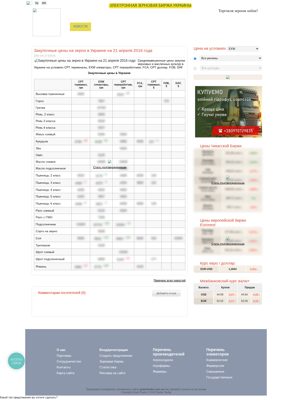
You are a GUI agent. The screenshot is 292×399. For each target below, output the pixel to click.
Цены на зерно (204, 26)
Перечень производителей (168, 352)
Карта (140, 26)
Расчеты (158, 26)
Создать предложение (115, 355)
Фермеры (160, 371)
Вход (255, 27)
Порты (173, 35)
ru (36, 3)
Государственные (219, 377)
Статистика (120, 26)
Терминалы (192, 35)
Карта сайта (65, 373)
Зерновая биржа (111, 361)
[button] (166, 293)
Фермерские (215, 365)
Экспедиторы (152, 35)
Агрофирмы (161, 365)
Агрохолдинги (163, 360)
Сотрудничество (69, 361)
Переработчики (238, 35)
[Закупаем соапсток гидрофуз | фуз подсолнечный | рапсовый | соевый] (228, 136)
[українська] (29, 4)
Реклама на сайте (112, 373)
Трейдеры (80, 35)
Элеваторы (129, 35)
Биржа (99, 26)
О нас (61, 350)
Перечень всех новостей (170, 280)
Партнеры (178, 26)
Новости (80, 26)
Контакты (64, 367)
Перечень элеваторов (217, 352)
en (44, 3)
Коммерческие (217, 360)
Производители (104, 35)
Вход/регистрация (113, 350)
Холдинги (214, 35)
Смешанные (215, 371)
